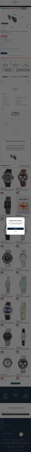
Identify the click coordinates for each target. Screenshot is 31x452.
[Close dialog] (23, 218)
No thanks (15, 231)
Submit (15, 228)
